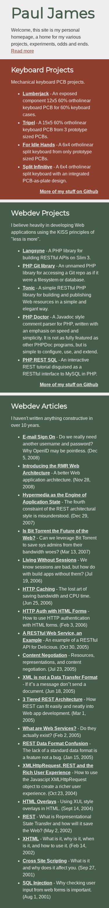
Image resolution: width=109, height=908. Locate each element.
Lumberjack (36, 93)
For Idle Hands (39, 144)
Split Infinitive (37, 166)
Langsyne (34, 250)
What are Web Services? (49, 728)
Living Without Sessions (49, 560)
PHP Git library (39, 265)
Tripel (29, 122)
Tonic (29, 287)
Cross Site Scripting (45, 860)
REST (29, 816)
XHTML (31, 838)
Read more (22, 50)
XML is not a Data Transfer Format (60, 677)
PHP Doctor (36, 316)
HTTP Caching (39, 589)
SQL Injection (37, 882)
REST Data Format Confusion (55, 743)
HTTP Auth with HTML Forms (55, 611)
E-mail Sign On (39, 436)
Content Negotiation (45, 655)
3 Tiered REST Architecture (53, 699)
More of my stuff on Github (69, 191)
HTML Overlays (39, 801)
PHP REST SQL (40, 359)
